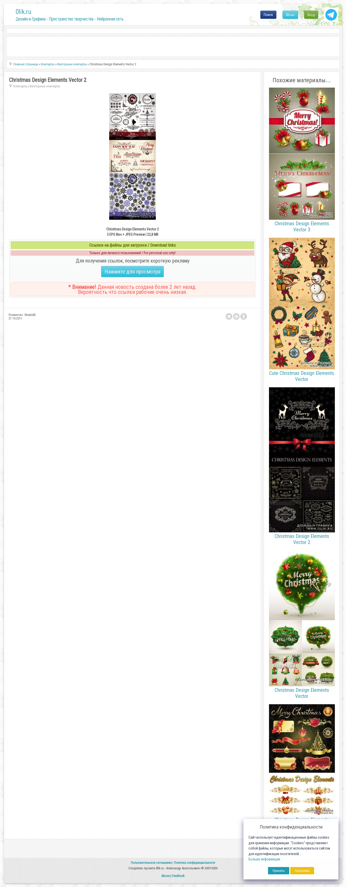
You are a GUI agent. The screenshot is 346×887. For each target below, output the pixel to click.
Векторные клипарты (45, 86)
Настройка (302, 871)
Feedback (178, 876)
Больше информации (264, 859)
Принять (279, 871)
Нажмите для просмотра (132, 271)
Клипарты (20, 86)
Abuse (165, 876)
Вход (311, 15)
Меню (290, 15)
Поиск (268, 15)
